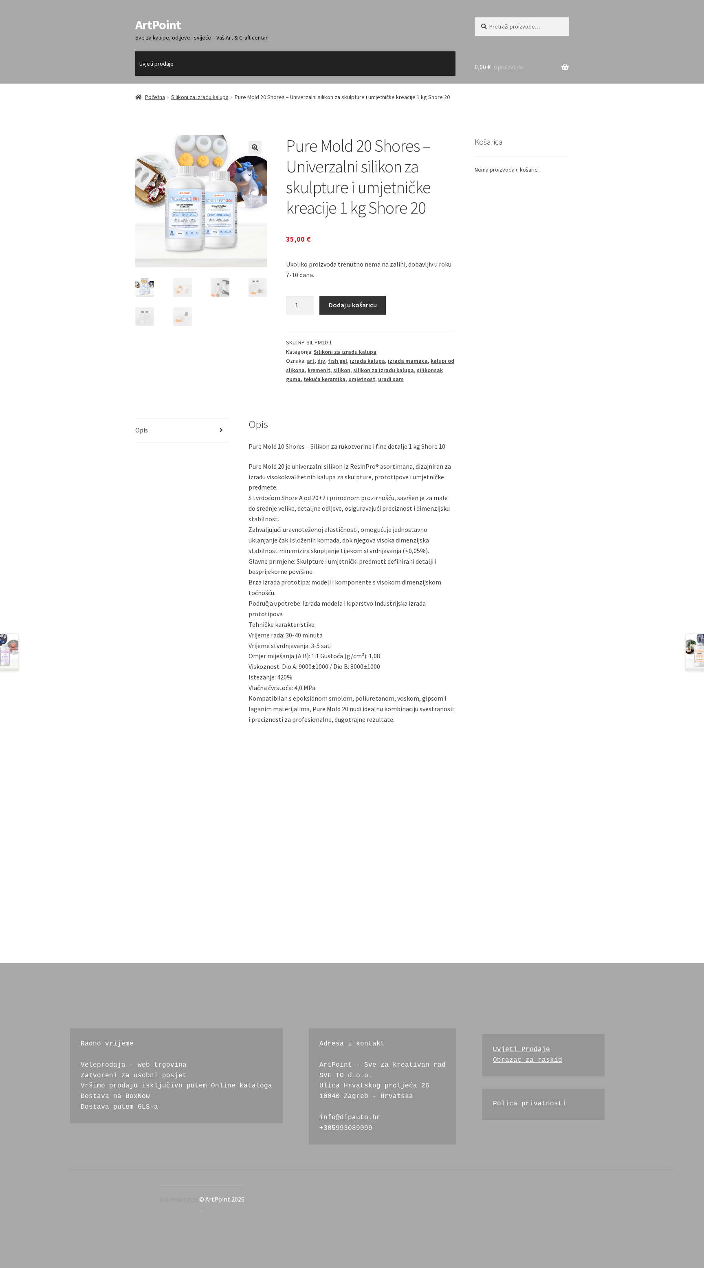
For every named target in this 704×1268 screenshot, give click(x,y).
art (311, 360)
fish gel (337, 360)
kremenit (319, 370)
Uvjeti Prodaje (521, 1049)
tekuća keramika (324, 379)
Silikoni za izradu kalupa (200, 97)
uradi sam (391, 379)
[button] (255, 147)
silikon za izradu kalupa (383, 370)
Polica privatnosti (529, 1103)
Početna (155, 97)
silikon (341, 370)
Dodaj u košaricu (353, 305)
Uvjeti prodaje (156, 63)
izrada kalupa (367, 360)
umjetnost (361, 379)
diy (321, 360)
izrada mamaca (408, 360)
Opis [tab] (141, 430)
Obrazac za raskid (527, 1060)
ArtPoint (158, 25)
